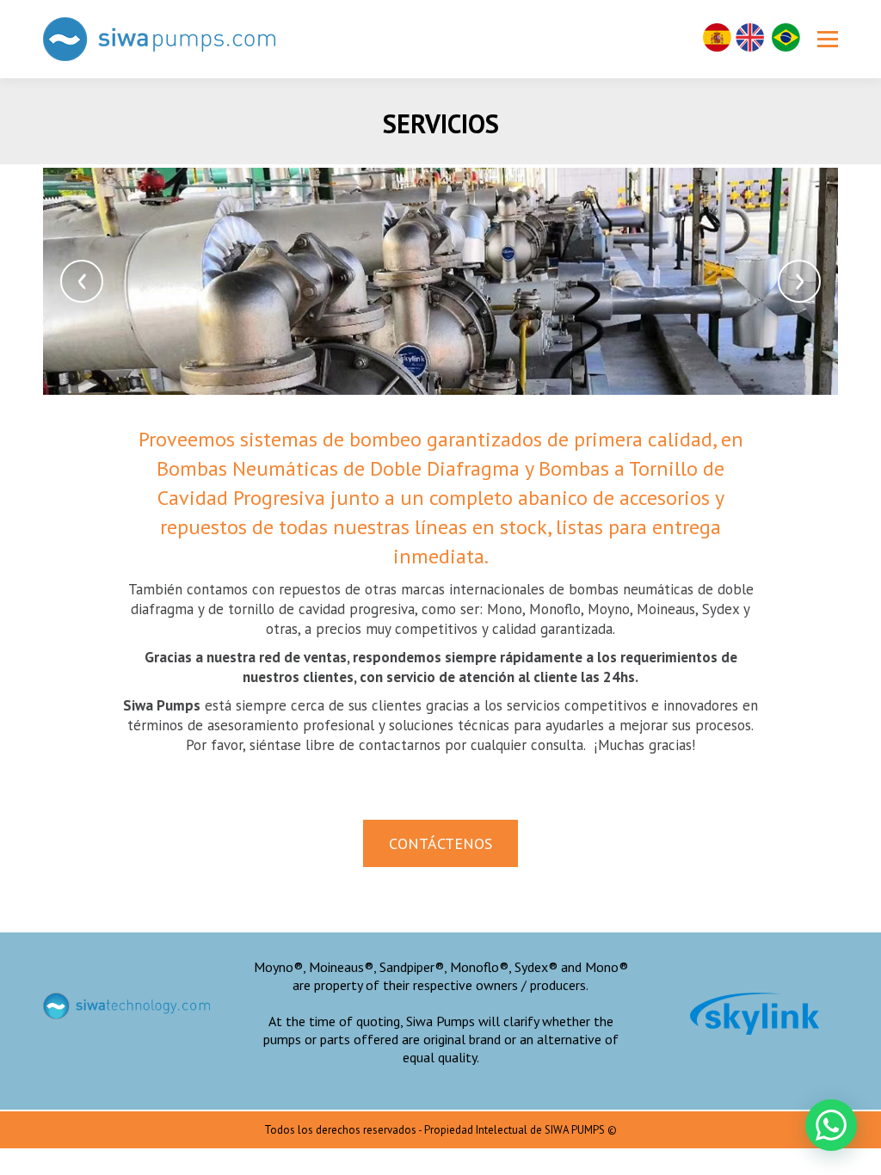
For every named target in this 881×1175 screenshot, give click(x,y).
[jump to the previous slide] (81, 281)
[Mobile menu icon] (827, 39)
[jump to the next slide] (799, 281)
